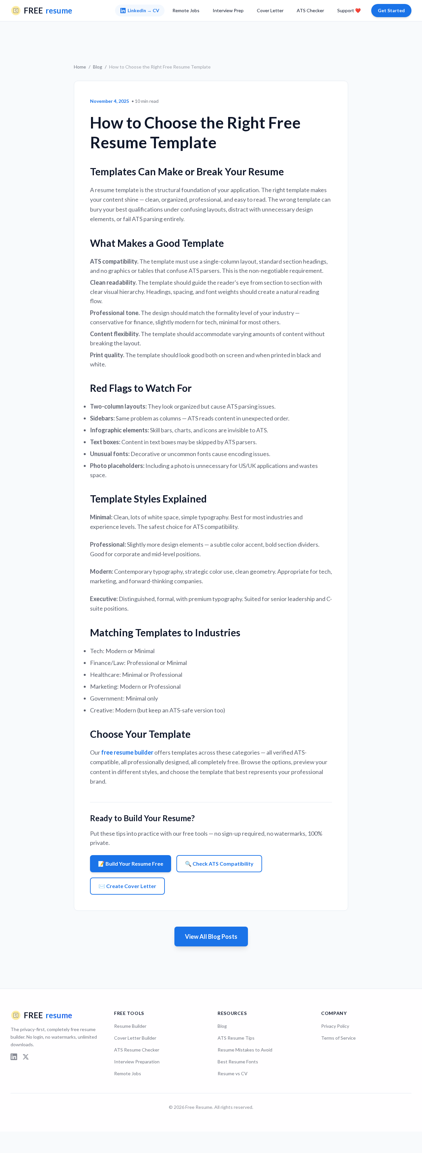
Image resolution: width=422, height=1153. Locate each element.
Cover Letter (270, 10)
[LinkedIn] (14, 1056)
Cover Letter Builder (135, 1038)
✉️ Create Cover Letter (127, 886)
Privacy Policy (335, 1026)
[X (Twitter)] (25, 1056)
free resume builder (127, 752)
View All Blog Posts (211, 936)
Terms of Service (338, 1038)
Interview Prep (228, 10)
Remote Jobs (185, 10)
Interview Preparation (137, 1061)
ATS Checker (310, 10)
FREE (48, 10)
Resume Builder (130, 1026)
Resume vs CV (233, 1073)
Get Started (391, 10)
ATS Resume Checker (136, 1049)
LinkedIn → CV (143, 10)
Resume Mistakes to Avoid (245, 1049)
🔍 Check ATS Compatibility (219, 863)
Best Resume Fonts (238, 1061)
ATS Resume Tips (236, 1038)
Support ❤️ (349, 10)
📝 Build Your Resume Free (130, 863)
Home (80, 67)
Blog (97, 67)
